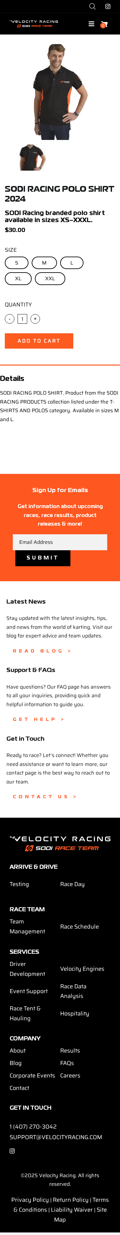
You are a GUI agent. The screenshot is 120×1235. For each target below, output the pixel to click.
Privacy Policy (30, 1199)
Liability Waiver (72, 1209)
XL (18, 278)
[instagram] (107, 6)
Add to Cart (39, 341)
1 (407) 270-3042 (33, 1126)
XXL (50, 278)
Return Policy (71, 1199)
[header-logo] (34, 23)
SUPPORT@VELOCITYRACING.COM (56, 1137)
